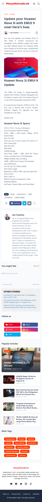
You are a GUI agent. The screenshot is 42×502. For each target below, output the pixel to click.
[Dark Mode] (34, 4)
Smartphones (9, 197)
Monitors (25, 451)
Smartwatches (10, 455)
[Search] (38, 4)
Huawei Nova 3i (21, 194)
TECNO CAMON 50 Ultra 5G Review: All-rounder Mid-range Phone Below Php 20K (27, 419)
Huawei (12, 14)
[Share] (36, 33)
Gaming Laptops (22, 447)
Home (6, 14)
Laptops (8, 443)
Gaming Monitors (12, 451)
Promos (21, 439)
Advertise (36, 494)
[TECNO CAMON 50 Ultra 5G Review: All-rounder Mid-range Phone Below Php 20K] (8, 420)
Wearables (9, 447)
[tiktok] (31, 484)
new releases (19, 443)
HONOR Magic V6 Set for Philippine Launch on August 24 (26, 378)
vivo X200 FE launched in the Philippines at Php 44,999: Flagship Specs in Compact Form (20, 301)
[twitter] (21, 484)
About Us (6, 494)
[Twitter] (24, 203)
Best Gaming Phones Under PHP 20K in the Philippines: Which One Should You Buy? (27, 392)
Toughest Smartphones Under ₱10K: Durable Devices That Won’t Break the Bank (26, 405)
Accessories (32, 443)
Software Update (20, 197)
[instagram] (26, 484)
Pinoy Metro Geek (15, 498)
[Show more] (34, 203)
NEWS (30, 194)
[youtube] (11, 484)
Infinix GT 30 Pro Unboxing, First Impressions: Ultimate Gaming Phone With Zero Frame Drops (20, 306)
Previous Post (7, 284)
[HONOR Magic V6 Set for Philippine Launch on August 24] (8, 379)
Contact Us (26, 494)
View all (36, 266)
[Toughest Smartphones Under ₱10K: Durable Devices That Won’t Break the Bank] (8, 406)
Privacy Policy (16, 494)
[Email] (29, 203)
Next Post (36, 284)
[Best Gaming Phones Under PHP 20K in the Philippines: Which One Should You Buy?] (8, 393)
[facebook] (16, 484)
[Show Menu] (3, 4)
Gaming (31, 439)
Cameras (22, 455)
